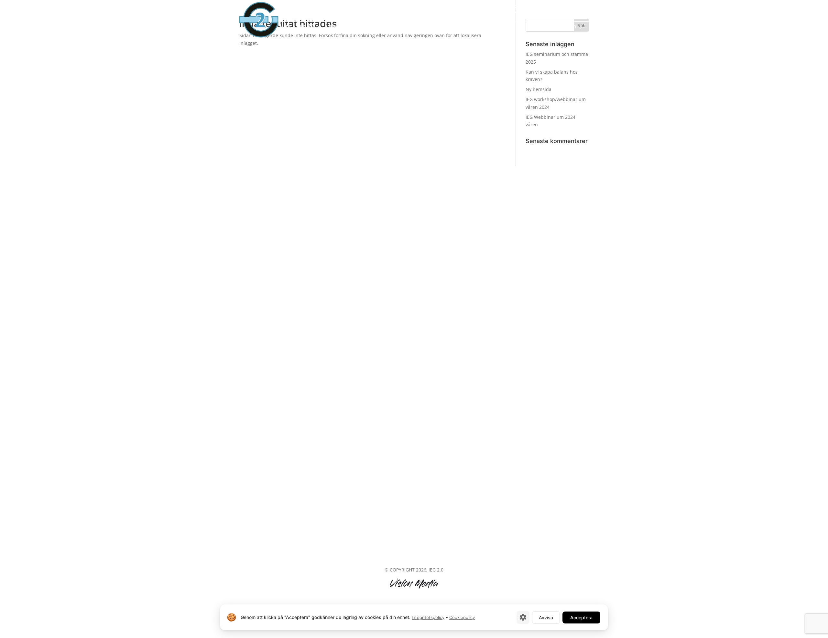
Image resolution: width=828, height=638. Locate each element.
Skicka (504, 332)
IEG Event (463, 27)
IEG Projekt (432, 27)
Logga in (566, 27)
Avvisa (546, 617)
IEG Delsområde (505, 27)
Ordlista (540, 27)
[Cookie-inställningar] (523, 617)
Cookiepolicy (462, 617)
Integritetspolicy (428, 617)
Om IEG (306, 27)
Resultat (403, 27)
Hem (285, 27)
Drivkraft (370, 27)
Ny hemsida (538, 89)
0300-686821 (575, 8)
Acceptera (581, 617)
